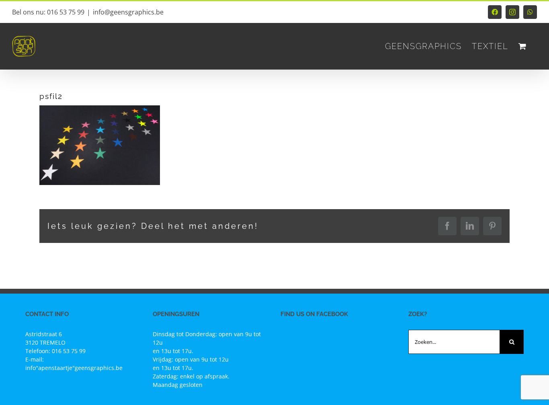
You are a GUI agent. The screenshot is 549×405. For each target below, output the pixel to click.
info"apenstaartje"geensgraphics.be (74, 368)
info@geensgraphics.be (128, 12)
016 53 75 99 (69, 351)
